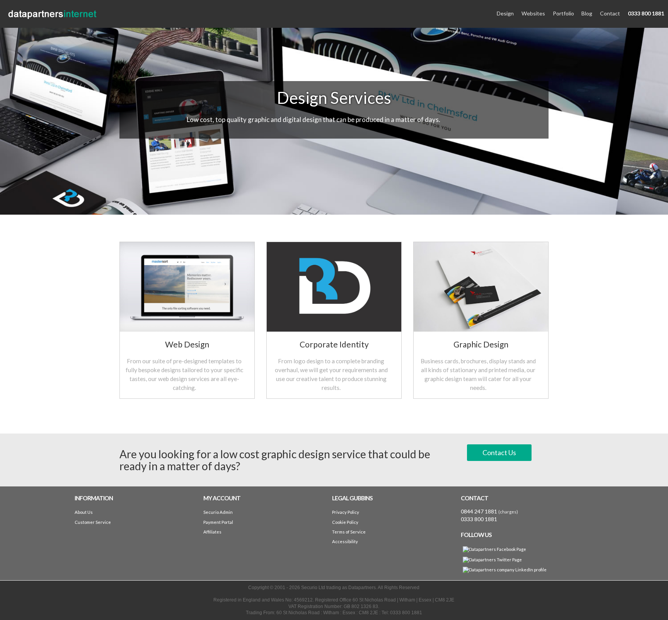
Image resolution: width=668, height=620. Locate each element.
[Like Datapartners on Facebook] (494, 549)
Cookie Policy (345, 522)
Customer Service (93, 522)
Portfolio (563, 13)
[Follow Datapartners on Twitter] (492, 559)
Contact (610, 13)
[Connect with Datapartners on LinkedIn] (505, 569)
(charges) (508, 511)
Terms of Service (349, 531)
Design (505, 13)
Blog (586, 13)
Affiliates (212, 531)
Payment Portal (218, 522)
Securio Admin (218, 512)
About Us (84, 512)
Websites (533, 13)
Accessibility (345, 541)
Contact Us (499, 452)
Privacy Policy (345, 512)
